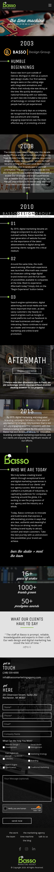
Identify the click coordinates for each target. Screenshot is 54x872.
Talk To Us (43, 836)
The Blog (27, 840)
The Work (13, 832)
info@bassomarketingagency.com (22, 677)
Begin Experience (27, 370)
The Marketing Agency (34, 832)
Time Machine (26, 836)
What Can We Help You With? (17, 740)
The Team (10, 836)
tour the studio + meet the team (27, 553)
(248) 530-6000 (11, 672)
